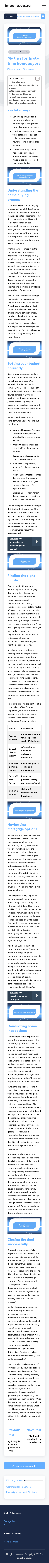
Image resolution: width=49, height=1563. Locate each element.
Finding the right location (20, 94)
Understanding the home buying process (23, 86)
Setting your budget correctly (22, 91)
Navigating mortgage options (22, 97)
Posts (6, 1525)
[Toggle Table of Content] (36, 79)
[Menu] (43, 6)
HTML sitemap (11, 1541)
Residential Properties (19, 52)
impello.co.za (18, 5)
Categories (9, 1521)
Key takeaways (18, 82)
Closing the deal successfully (22, 103)
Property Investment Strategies (22, 1492)
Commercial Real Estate (18, 1487)
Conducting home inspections (22, 100)
